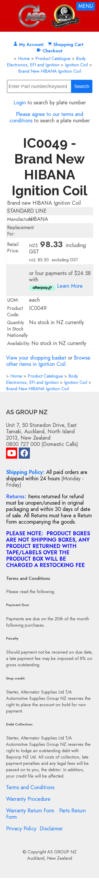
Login (19, 102)
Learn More (70, 286)
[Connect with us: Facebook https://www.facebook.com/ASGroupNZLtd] (24, 454)
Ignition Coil (76, 65)
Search (81, 86)
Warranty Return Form (30, 811)
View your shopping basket (36, 358)
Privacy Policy (21, 828)
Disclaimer (51, 828)
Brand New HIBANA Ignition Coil (49, 71)
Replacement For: (20, 230)
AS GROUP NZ (62, 852)
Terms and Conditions (30, 787)
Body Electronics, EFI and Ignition (46, 61)
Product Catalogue (52, 58)
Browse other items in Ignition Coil (48, 361)
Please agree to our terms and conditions (46, 117)
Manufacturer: (21, 219)
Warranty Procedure (28, 799)
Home (24, 58)
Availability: (19, 343)
